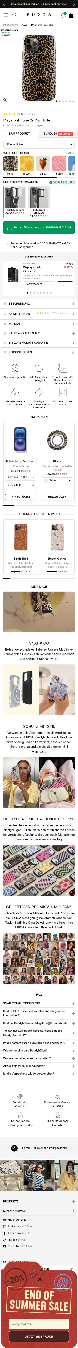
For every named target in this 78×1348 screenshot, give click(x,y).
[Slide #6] (47, 293)
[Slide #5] (73, 101)
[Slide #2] (63, 101)
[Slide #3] (66, 101)
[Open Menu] (6, 15)
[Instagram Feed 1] (39, 1175)
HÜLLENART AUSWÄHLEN (20, 182)
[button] (19, 114)
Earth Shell (21, 558)
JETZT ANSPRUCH (39, 1336)
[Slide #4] (70, 101)
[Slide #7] (51, 293)
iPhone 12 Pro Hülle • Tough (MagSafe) (20, 565)
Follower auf (44, 1148)
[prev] (4, 4)
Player (57, 461)
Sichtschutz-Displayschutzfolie (26, 461)
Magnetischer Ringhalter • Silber (57, 468)
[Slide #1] (60, 101)
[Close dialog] (39, 1279)
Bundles (58, 133)
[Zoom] (5, 100)
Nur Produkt (19, 133)
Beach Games (57, 558)
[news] (63, 15)
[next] (74, 4)
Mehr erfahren (64, 182)
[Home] (39, 15)
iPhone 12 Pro (10, 25)
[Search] (14, 15)
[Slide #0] (56, 101)
